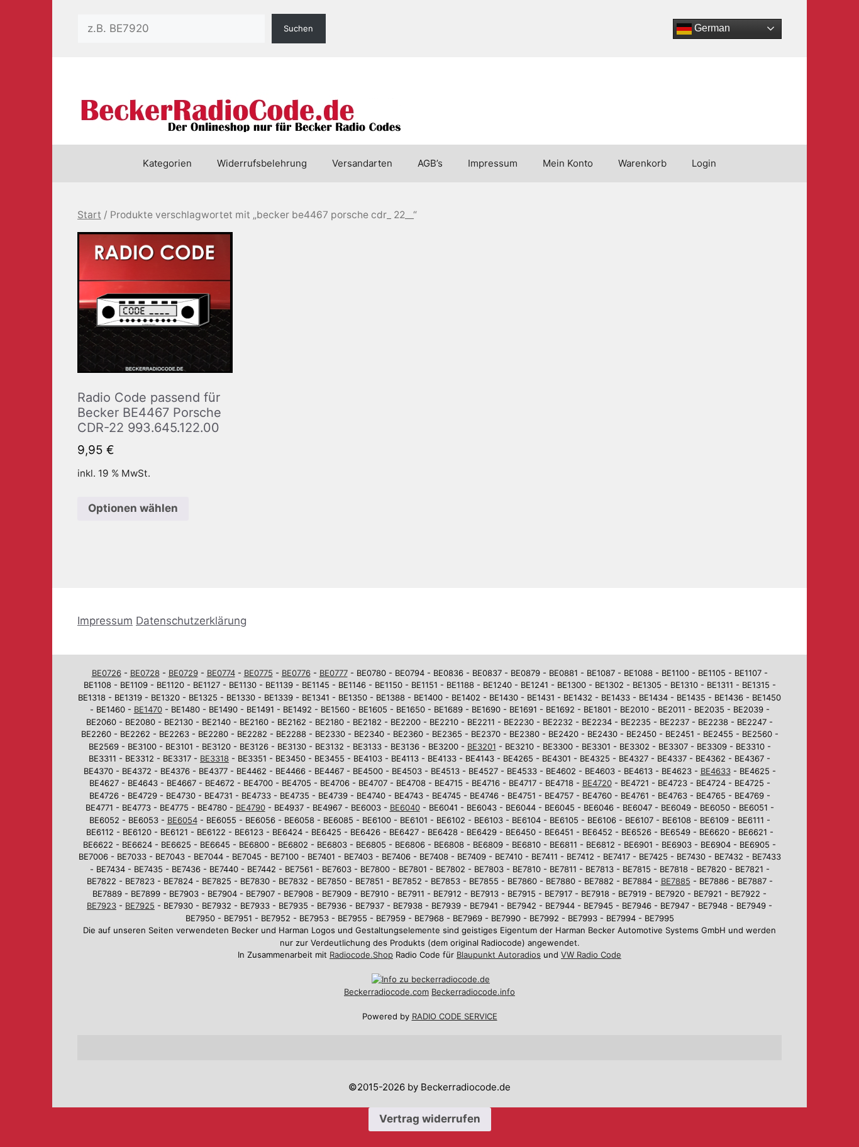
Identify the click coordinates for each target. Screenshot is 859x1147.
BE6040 (405, 807)
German (711, 28)
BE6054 (182, 820)
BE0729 (183, 673)
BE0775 (258, 673)
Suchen (298, 28)
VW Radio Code (591, 955)
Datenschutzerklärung (191, 620)
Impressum (493, 163)
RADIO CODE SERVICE (454, 1016)
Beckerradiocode (377, 992)
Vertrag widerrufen (429, 1118)
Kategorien (167, 163)
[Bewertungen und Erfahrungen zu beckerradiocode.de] (431, 979)
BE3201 (481, 746)
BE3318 (214, 758)
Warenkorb (642, 163)
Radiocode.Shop (361, 955)
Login (704, 163)
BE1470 (148, 709)
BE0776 (296, 673)
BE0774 (221, 673)
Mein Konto (568, 163)
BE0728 (145, 673)
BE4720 (597, 783)
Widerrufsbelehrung (262, 163)
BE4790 (250, 807)
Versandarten (362, 163)
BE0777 (333, 673)
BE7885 (675, 881)
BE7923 (101, 905)
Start (89, 215)
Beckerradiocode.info (473, 992)
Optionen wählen (133, 508)
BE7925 (140, 905)
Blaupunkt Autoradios (499, 955)
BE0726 (106, 673)
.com (419, 992)
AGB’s (430, 163)
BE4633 (716, 771)
